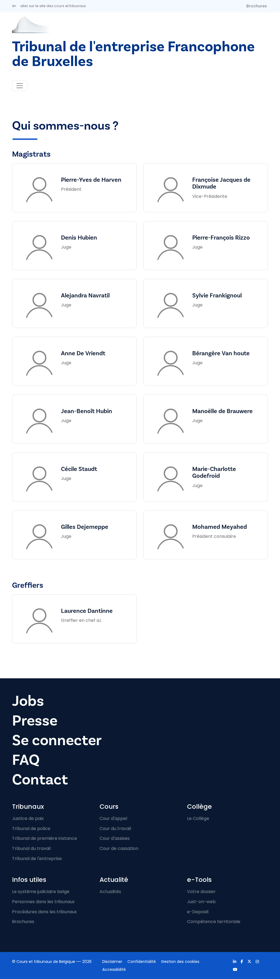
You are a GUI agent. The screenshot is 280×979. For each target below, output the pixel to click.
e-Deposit (198, 912)
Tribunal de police (31, 828)
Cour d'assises (115, 838)
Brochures (256, 6)
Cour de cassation (119, 848)
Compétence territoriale (213, 921)
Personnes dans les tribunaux (43, 902)
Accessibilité (114, 969)
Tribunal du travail (31, 848)
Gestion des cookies (180, 961)
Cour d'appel (113, 818)
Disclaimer (112, 961)
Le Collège (198, 818)
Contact (40, 779)
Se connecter (57, 740)
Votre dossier (201, 891)
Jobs (28, 701)
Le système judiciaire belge (40, 891)
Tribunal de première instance (44, 838)
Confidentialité (141, 961)
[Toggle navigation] (19, 85)
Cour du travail (115, 828)
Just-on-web (201, 902)
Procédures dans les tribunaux (44, 912)
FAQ (26, 760)
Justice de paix (28, 818)
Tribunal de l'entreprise (37, 858)
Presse (34, 720)
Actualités (110, 891)
